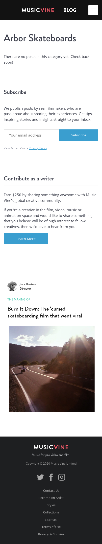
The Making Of (18, 299)
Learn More (26, 238)
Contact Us (51, 490)
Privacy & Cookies (51, 534)
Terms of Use (51, 527)
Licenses (51, 519)
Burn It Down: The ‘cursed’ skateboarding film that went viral (44, 312)
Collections (51, 512)
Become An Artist (51, 497)
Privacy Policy (38, 148)
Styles (51, 505)
